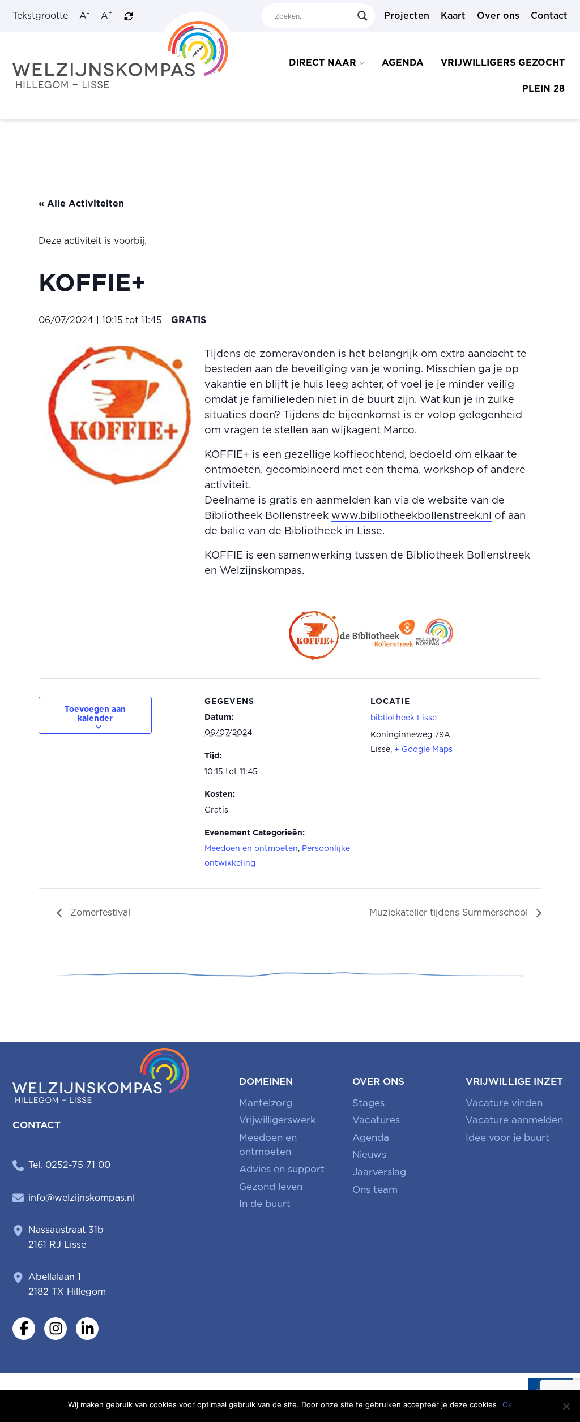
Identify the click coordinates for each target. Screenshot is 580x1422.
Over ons (498, 15)
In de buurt (265, 1203)
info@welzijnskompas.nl (81, 1197)
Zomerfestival (98, 912)
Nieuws (369, 1154)
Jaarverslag (379, 1172)
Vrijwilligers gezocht (503, 62)
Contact (549, 15)
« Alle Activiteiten (81, 203)
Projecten (406, 15)
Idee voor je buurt (507, 1137)
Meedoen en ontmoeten (251, 848)
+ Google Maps (423, 749)
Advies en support (282, 1169)
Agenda (403, 62)
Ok (507, 1404)
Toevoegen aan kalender (95, 713)
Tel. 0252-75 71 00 (69, 1164)
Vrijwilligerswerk (277, 1119)
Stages (368, 1103)
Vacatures (376, 1119)
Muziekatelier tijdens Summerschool (450, 912)
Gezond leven (270, 1186)
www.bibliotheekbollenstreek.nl (411, 515)
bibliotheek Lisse (403, 717)
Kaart (453, 15)
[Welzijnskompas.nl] (123, 49)
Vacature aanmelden (514, 1119)
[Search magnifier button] (362, 16)
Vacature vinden (504, 1103)
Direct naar (322, 62)
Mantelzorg (265, 1103)
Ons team (375, 1189)
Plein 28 (543, 88)
